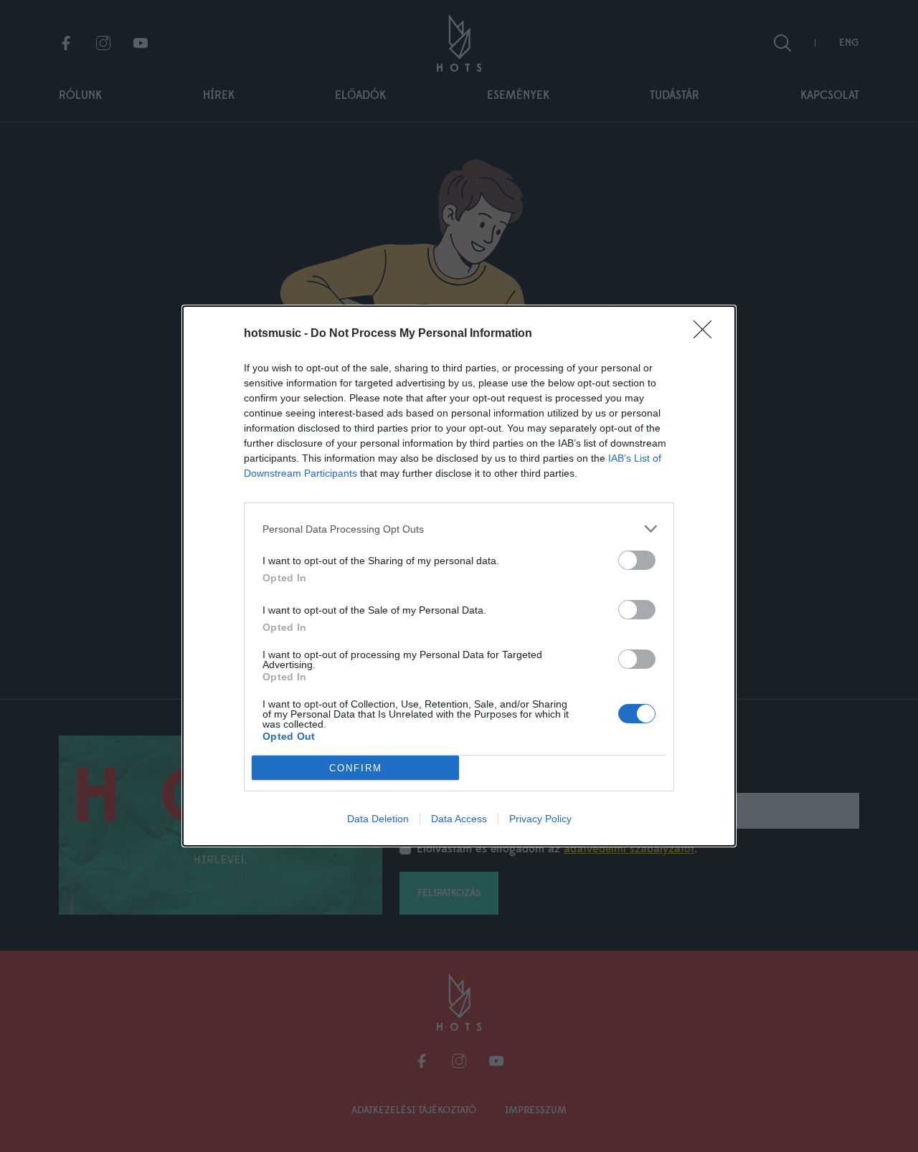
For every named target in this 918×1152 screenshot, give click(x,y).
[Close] (707, 334)
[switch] (637, 560)
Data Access (459, 818)
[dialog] (459, 576)
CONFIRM (355, 768)
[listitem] (459, 528)
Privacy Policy (540, 818)
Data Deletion (378, 818)
